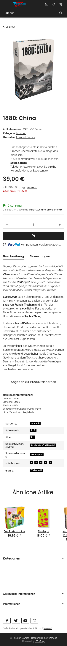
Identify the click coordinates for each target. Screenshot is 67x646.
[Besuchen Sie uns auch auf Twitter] (16, 620)
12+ (32, 437)
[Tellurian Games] (20, 4)
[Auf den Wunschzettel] (56, 46)
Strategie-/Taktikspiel (43, 445)
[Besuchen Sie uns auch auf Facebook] (7, 620)
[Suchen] (61, 13)
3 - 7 (33, 430)
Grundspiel (36, 454)
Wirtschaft (36, 470)
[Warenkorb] (60, 4)
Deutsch (35, 423)
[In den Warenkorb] (6, 37)
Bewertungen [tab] (40, 256)
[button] (46, 4)
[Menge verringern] (7, 225)
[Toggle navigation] (5, 2)
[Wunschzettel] (53, 4)
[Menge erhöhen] (60, 225)
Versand (32, 187)
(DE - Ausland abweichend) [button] (46, 209)
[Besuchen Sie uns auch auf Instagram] (34, 620)
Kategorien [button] (11, 559)
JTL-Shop (40, 641)
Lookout (21, 133)
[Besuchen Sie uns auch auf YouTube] (25, 620)
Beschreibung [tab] (13, 256)
